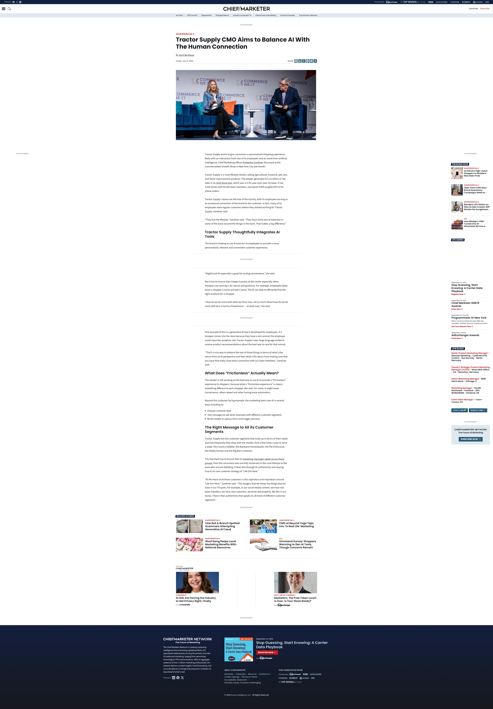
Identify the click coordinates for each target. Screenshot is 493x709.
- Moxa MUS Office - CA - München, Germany (470, 370)
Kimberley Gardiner (253, 162)
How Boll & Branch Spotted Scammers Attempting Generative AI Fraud (222, 526)
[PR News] (430, 2)
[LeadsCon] (466, 2)
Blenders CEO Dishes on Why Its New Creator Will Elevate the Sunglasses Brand (476, 208)
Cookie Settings (231, 677)
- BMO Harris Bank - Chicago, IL (468, 380)
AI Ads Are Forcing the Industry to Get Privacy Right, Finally (196, 599)
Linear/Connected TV (242, 15)
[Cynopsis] (455, 2)
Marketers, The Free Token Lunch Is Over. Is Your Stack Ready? (295, 599)
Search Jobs (477, 410)
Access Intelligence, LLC (241, 695)
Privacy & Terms (249, 677)
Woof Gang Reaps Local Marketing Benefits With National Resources (220, 544)
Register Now (457, 294)
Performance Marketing (266, 15)
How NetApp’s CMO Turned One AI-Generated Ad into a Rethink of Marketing (475, 225)
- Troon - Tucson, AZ (467, 400)
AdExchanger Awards (465, 335)
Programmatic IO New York (469, 318)
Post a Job (458, 410)
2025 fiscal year (224, 183)
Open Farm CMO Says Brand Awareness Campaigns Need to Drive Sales (475, 191)
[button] (4, 9)
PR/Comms (192, 15)
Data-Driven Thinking (284, 595)
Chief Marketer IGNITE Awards (465, 304)
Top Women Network (308, 15)
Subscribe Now (469, 439)
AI (465, 219)
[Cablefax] (487, 2)
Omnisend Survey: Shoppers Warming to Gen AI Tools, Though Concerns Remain (297, 544)
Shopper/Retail (222, 15)
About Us (252, 674)
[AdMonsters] (478, 2)
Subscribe (485, 8)
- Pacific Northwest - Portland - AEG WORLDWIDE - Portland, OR (466, 390)
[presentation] (246, 105)
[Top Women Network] (412, 2)
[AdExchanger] (391, 2)
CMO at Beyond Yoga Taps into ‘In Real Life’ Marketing (296, 524)
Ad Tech (179, 15)
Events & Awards (287, 15)
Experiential (206, 15)
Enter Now (456, 309)
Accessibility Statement (235, 680)
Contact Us (264, 674)
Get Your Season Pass (461, 326)
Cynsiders (180, 595)
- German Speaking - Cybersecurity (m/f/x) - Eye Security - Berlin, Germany (470, 357)
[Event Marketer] (442, 2)
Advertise (473, 8)
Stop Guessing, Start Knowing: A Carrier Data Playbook (467, 288)
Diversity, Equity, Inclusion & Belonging (242, 682)
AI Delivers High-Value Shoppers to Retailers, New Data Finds (475, 173)
